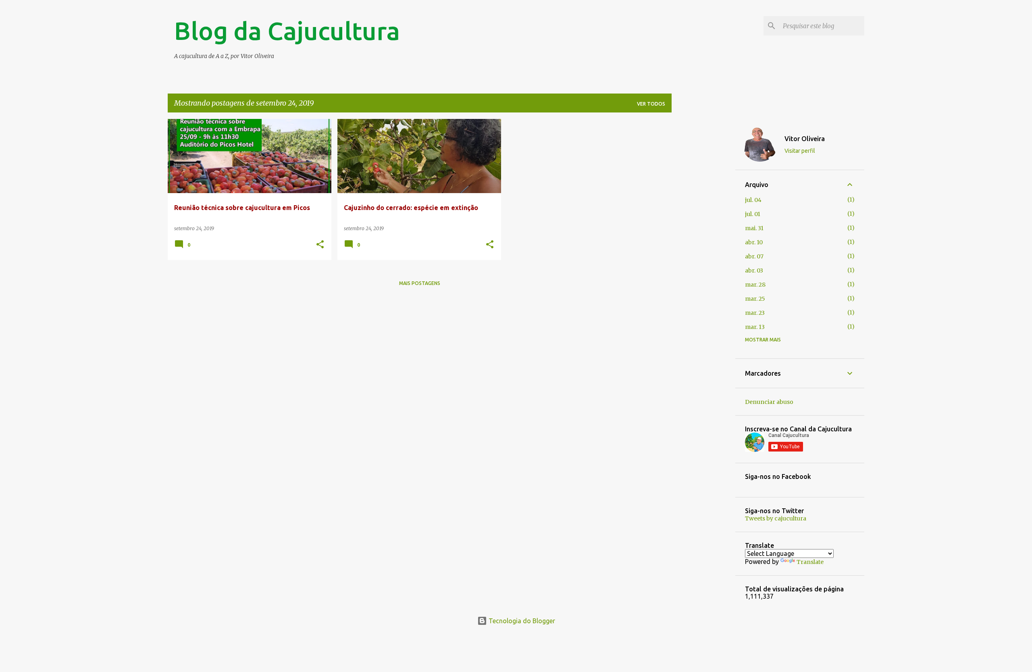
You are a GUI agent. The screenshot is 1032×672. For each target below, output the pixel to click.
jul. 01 (752, 214)
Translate (810, 562)
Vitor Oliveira (804, 138)
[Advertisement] (703, 240)
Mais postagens (419, 283)
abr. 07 (754, 256)
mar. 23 (755, 312)
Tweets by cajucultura (775, 518)
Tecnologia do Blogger (521, 620)
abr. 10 (754, 242)
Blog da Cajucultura (287, 31)
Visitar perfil (799, 151)
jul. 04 (753, 200)
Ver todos (651, 103)
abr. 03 (754, 270)
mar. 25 (755, 298)
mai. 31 (754, 228)
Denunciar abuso (769, 402)
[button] (320, 244)
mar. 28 (755, 284)
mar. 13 (755, 327)
